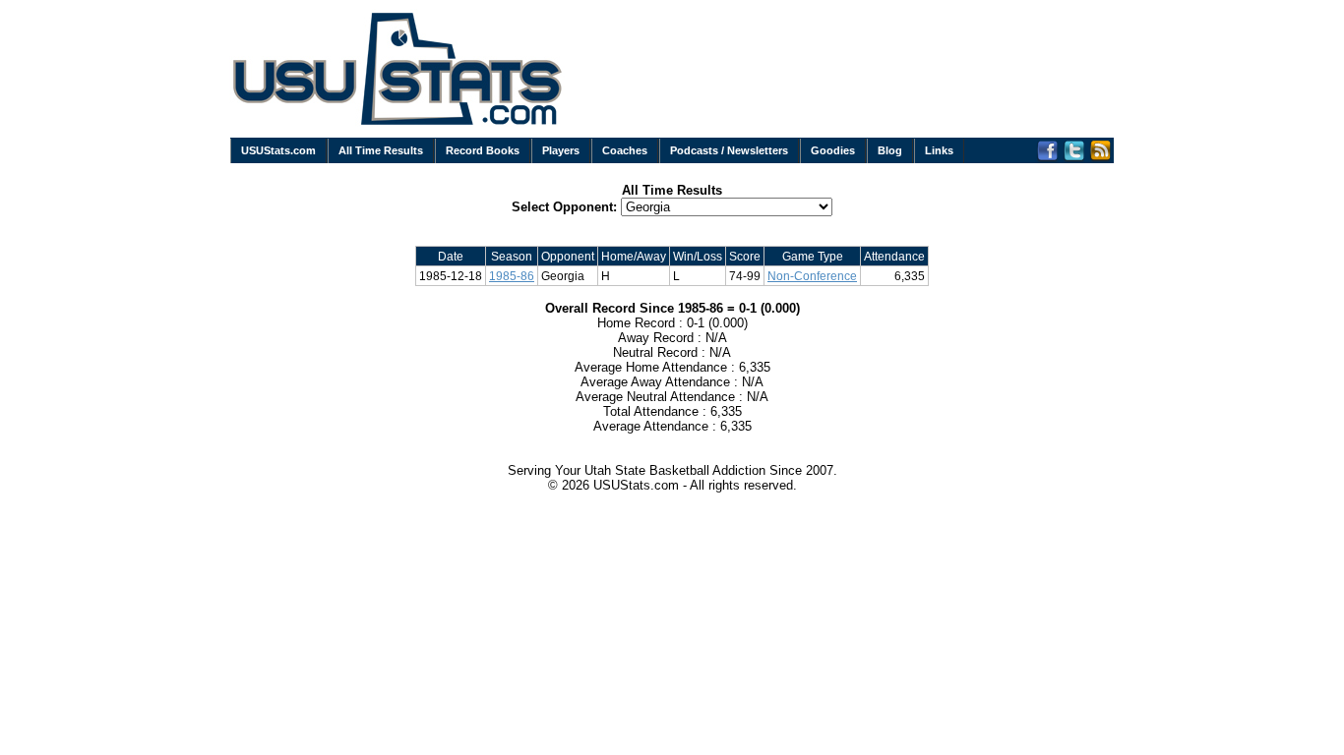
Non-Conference (812, 275)
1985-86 (511, 275)
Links (939, 150)
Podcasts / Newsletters (729, 150)
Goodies (833, 150)
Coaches (624, 150)
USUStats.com (278, 150)
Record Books (482, 150)
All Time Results (380, 150)
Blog (890, 150)
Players (561, 150)
